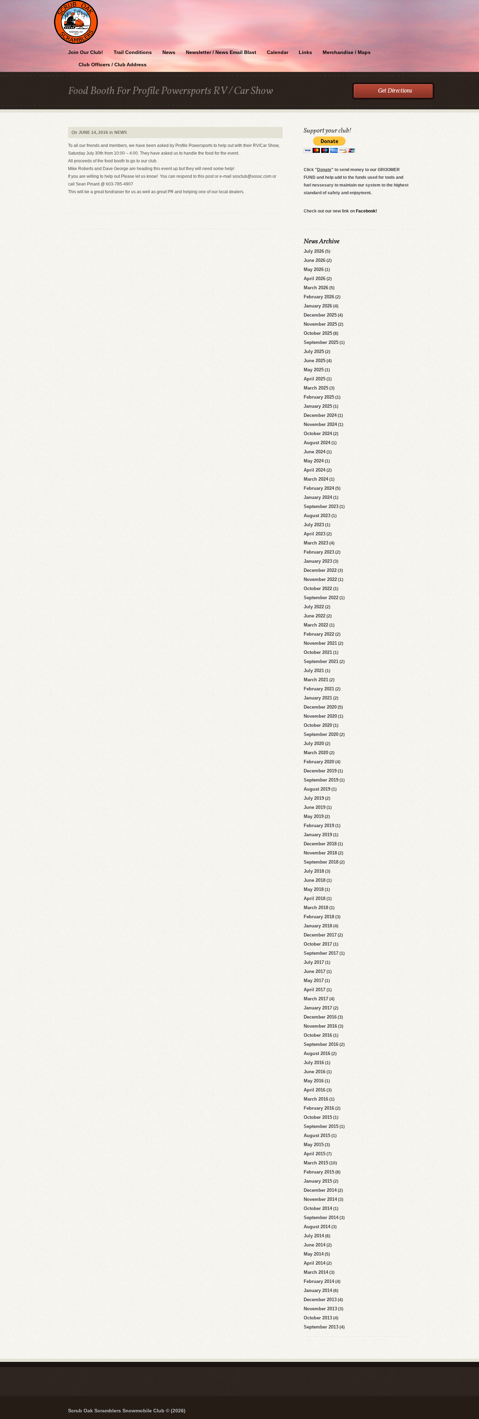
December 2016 (320, 1017)
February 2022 (319, 634)
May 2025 (314, 369)
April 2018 (314, 898)
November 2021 (320, 643)
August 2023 (317, 515)
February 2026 (319, 296)
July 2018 (314, 871)
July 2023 (314, 524)
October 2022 (318, 588)
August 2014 (317, 1226)
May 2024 (314, 461)
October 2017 (318, 944)
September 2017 (321, 953)
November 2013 (320, 1308)
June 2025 (314, 360)
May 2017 (314, 980)
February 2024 (319, 488)
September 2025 (321, 342)
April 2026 (314, 278)
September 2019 (321, 780)
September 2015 (321, 1126)
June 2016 (314, 1071)
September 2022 (321, 597)
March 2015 (316, 1162)
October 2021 (318, 652)
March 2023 (316, 543)
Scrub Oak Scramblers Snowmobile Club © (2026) (126, 1410)
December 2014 (320, 1190)
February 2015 (319, 1172)
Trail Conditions (133, 52)
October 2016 (318, 1035)
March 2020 (316, 752)
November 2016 (320, 1026)
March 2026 (316, 287)
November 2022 (320, 579)
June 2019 (314, 807)
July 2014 (314, 1235)
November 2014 (320, 1199)
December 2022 (320, 570)
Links (305, 52)
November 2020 (320, 716)
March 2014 (316, 1272)
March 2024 (316, 479)
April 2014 (314, 1263)
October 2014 (318, 1208)
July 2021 (314, 670)
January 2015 (318, 1181)
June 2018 (314, 880)
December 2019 (320, 770)
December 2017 (320, 935)
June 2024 (314, 451)
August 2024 (317, 442)
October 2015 (318, 1117)
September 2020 (321, 734)
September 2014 (321, 1217)
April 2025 (314, 378)
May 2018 (314, 889)
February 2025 (319, 397)
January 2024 (318, 497)
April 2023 (314, 533)
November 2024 (320, 424)
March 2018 (316, 907)
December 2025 (320, 315)
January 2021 (318, 698)
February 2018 (319, 916)
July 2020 (314, 743)
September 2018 (321, 862)
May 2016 (314, 1080)
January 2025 (318, 406)
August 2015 (317, 1135)
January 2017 (318, 1008)
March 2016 (316, 1099)
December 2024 (320, 415)
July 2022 (314, 606)
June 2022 (314, 616)
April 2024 (314, 470)
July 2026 (314, 251)
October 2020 (318, 725)
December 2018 (320, 843)
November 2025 (320, 324)
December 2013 (320, 1299)
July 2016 (314, 1062)
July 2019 (314, 798)
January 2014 (318, 1290)
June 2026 (314, 260)
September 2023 (321, 506)
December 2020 (320, 707)
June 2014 (314, 1245)
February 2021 (319, 688)
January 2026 (318, 306)
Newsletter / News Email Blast (221, 52)
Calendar (277, 52)
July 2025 (314, 351)
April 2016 (314, 1090)
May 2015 (314, 1144)
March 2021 (316, 679)
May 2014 (314, 1254)
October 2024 (318, 433)
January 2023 (318, 561)
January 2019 (318, 834)
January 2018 (318, 925)
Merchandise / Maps (347, 52)
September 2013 (321, 1327)
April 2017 (314, 989)
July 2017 (314, 962)
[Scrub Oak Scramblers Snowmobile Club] (239, 1)
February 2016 (319, 1108)
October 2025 (318, 333)
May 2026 (314, 269)
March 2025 (316, 388)
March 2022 (316, 625)
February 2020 (319, 761)
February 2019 (319, 825)
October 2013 (318, 1317)
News (168, 52)
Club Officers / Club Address (113, 64)
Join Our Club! (85, 52)
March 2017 (316, 998)
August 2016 (317, 1053)
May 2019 (314, 816)
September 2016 (321, 1044)
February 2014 (319, 1281)
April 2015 (314, 1153)
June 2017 (314, 971)
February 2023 (319, 552)
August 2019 (317, 789)
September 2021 (321, 661)
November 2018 (320, 853)
